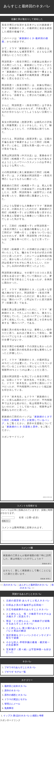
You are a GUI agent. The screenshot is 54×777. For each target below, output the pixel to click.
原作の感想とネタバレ (15, 695)
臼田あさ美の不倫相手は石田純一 (25, 605)
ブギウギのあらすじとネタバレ (20, 667)
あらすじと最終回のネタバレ (27, 6)
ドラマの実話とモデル (15, 699)
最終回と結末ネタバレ (15, 686)
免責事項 (8, 708)
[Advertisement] (27, 469)
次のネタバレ (10, 585)
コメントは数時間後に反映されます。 (23, 527)
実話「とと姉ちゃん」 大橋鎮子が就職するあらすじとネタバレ (28, 622)
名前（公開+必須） (29, 517)
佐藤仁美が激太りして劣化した (27, 19)
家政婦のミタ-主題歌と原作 (22, 426)
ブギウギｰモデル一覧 (15, 672)
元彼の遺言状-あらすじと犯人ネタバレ (28, 600)
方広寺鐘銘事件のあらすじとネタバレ (27, 609)
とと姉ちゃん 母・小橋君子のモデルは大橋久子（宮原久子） (28, 615)
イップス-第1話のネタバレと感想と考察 (23, 715)
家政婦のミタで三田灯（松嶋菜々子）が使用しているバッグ (27, 420)
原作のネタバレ (12, 690)
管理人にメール (12, 704)
